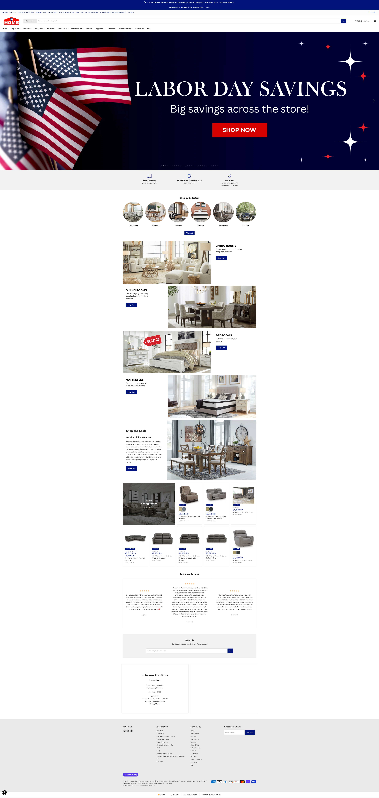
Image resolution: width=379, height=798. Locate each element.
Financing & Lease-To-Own (26, 12)
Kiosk (77, 12)
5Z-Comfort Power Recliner (242, 560)
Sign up (250, 732)
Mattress (50, 29)
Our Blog (131, 12)
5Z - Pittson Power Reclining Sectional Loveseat (162, 557)
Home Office (63, 29)
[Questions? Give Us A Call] (190, 180)
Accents (89, 29)
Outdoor (111, 29)
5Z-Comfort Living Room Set (243, 512)
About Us (5, 12)
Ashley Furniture (183, 521)
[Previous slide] (5, 101)
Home (4, 29)
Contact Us (13, 12)
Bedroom (26, 29)
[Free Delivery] (150, 180)
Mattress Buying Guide (91, 12)
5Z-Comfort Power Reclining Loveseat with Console (216, 518)
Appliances (100, 29)
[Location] (230, 180)
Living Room (14, 29)
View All (189, 233)
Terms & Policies (52, 12)
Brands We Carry (125, 29)
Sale (149, 29)
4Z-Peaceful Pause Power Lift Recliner (189, 518)
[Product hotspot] (223, 451)
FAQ (82, 12)
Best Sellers (139, 29)
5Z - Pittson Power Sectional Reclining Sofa (216, 557)
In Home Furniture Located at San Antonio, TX (113, 12)
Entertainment (76, 29)
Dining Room (39, 29)
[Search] (343, 21)
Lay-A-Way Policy (41, 12)
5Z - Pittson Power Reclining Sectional (135, 559)
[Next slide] (374, 101)
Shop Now (132, 468)
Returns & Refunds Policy (66, 12)
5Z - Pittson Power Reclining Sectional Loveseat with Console (189, 558)
